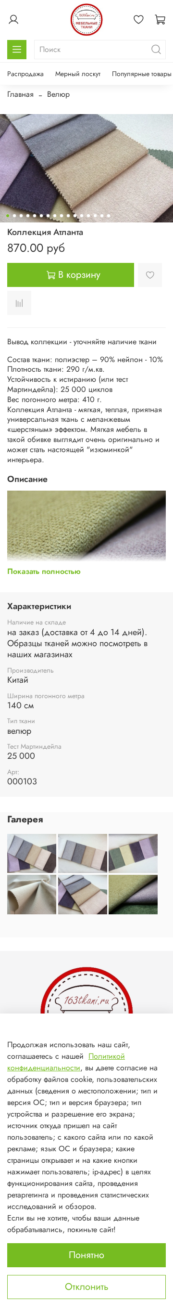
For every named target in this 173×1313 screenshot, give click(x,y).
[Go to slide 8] (54, 215)
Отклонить (87, 1287)
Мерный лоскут (77, 73)
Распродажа (25, 73)
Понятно (86, 1255)
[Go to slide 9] (61, 215)
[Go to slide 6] (41, 215)
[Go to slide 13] (88, 215)
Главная (20, 94)
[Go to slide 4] (27, 215)
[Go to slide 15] (101, 215)
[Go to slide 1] (7, 215)
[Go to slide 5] (34, 215)
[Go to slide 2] (14, 215)
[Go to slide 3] (21, 215)
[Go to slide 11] (75, 215)
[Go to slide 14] (95, 215)
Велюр (58, 94)
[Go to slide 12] (81, 215)
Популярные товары (142, 73)
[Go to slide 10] (68, 215)
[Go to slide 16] (108, 215)
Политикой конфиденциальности (66, 1062)
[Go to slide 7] (48, 215)
